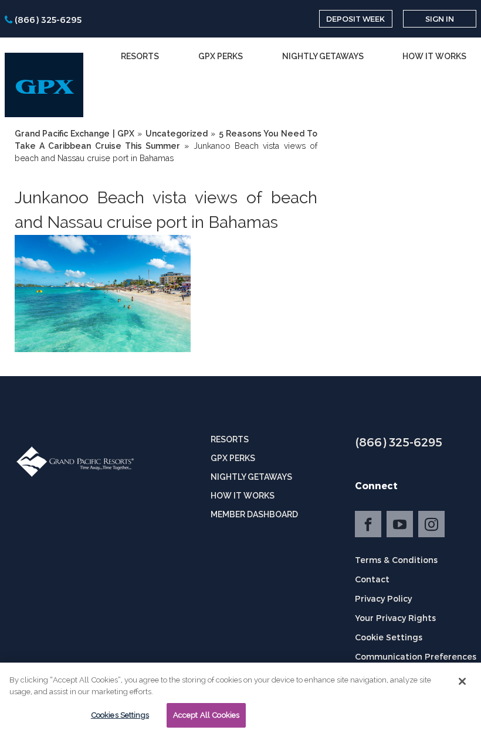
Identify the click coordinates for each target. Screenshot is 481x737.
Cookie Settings (388, 637)
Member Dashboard (254, 514)
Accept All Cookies (206, 715)
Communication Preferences (415, 656)
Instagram (431, 524)
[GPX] (44, 85)
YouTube (400, 524)
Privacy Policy (383, 598)
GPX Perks (220, 56)
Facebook (368, 524)
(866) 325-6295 (398, 442)
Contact (372, 579)
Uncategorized (176, 133)
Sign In (439, 18)
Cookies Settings (120, 715)
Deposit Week (355, 18)
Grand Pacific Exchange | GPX (74, 133)
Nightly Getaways (323, 56)
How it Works (434, 56)
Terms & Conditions (396, 560)
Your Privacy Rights (395, 618)
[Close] (462, 681)
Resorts (140, 56)
